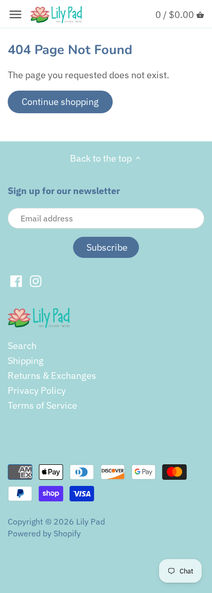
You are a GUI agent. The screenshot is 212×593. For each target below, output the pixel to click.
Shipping (26, 361)
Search (22, 346)
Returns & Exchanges (52, 375)
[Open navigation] (15, 14)
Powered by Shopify (44, 533)
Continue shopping (60, 102)
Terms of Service (42, 405)
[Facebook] (16, 280)
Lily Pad (90, 521)
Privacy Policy (37, 390)
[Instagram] (36, 280)
